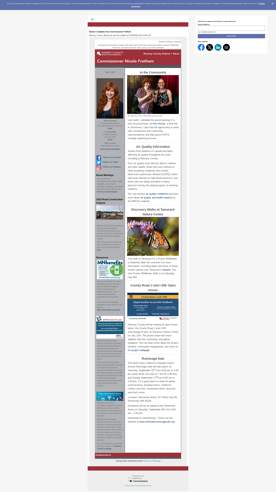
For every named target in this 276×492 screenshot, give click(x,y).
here (99, 250)
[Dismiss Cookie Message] (272, 2)
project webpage (140, 350)
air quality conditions (157, 193)
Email (110, 128)
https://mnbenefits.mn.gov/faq (108, 310)
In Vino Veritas (157, 123)
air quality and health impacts (156, 197)
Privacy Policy (129, 485)
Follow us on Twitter (110, 162)
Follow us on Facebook (112, 157)
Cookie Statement (141, 485)
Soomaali (177, 42)
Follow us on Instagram (112, 167)
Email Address (204, 24)
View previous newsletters (110, 149)
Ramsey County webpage (107, 192)
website (166, 269)
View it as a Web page (152, 461)
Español (162, 42)
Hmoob (169, 42)
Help (149, 485)
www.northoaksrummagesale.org (157, 421)
